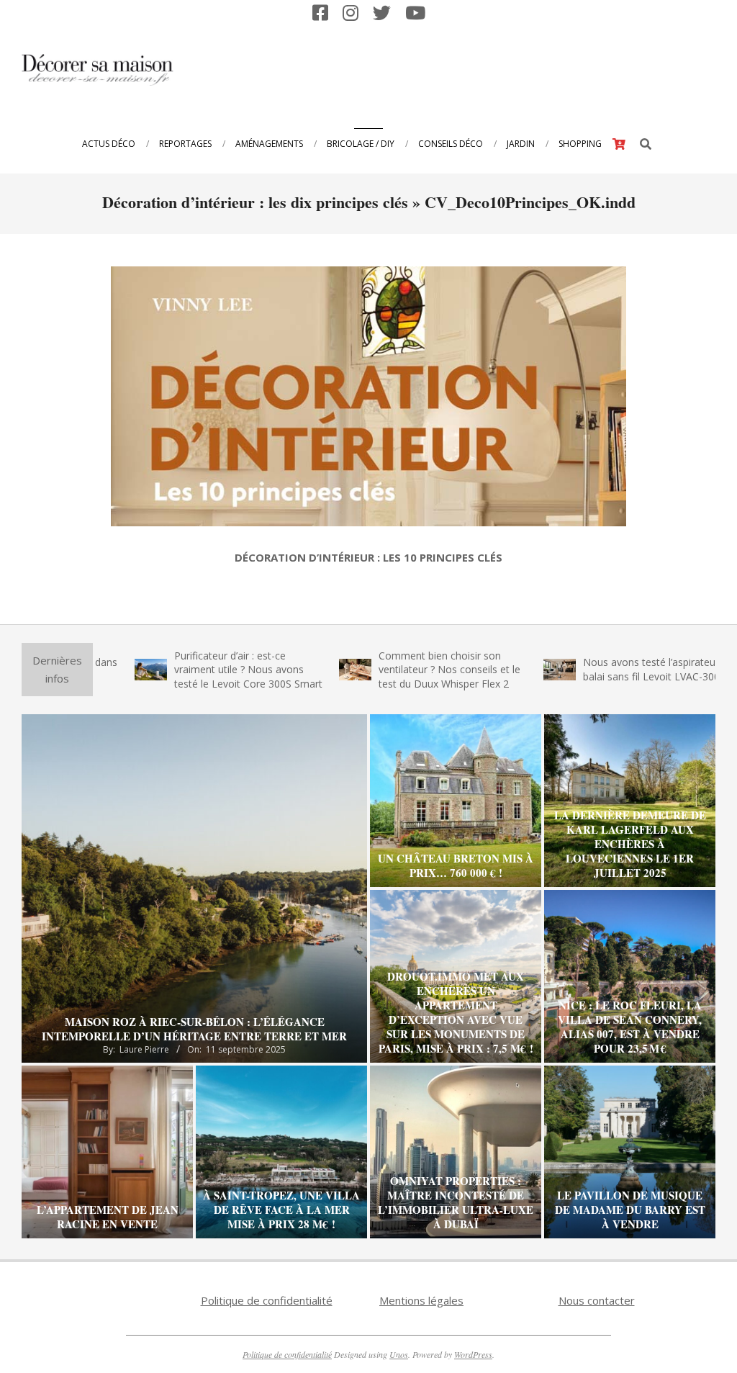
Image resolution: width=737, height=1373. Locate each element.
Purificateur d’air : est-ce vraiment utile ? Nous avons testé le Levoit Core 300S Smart (196, 669)
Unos (398, 1354)
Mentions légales (421, 1300)
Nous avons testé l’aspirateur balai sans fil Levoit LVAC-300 (599, 669)
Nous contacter (597, 1300)
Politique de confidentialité (267, 1300)
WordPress (473, 1354)
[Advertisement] (450, 68)
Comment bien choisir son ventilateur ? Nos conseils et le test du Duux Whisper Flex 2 (398, 669)
